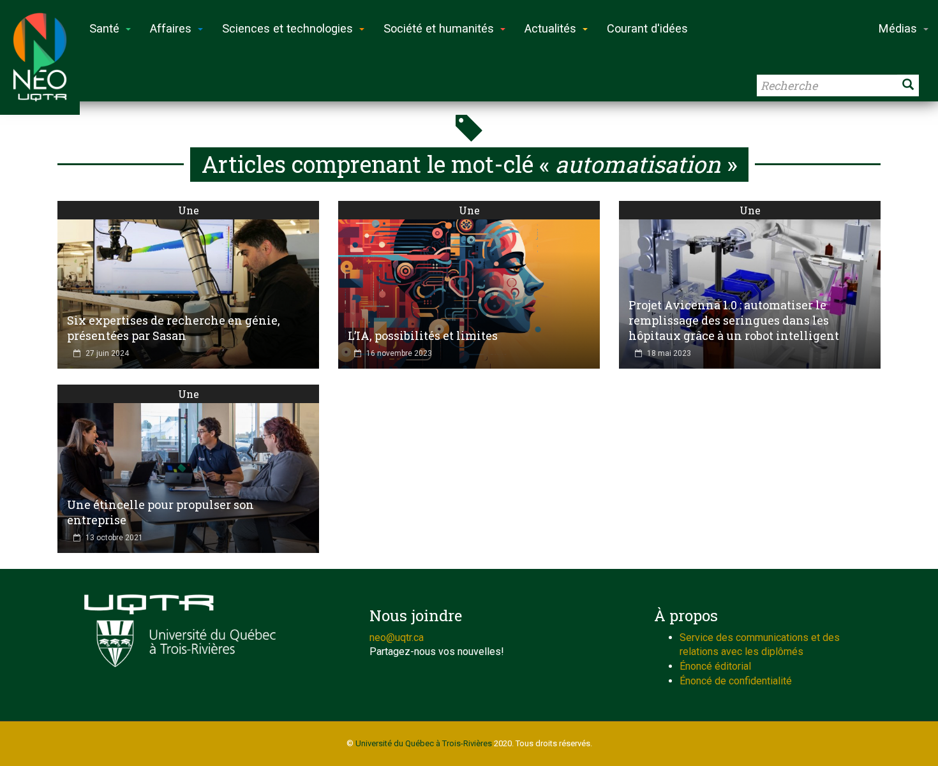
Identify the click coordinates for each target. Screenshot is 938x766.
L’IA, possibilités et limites (423, 335)
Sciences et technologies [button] (287, 28)
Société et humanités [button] (438, 28)
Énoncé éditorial (715, 666)
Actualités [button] (550, 28)
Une (188, 210)
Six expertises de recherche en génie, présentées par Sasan (173, 328)
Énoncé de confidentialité (736, 681)
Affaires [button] (170, 28)
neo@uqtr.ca (396, 637)
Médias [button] (898, 28)
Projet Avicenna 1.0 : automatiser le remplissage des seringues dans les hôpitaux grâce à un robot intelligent (734, 320)
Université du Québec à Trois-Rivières (423, 743)
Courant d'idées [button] (647, 28)
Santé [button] (104, 28)
